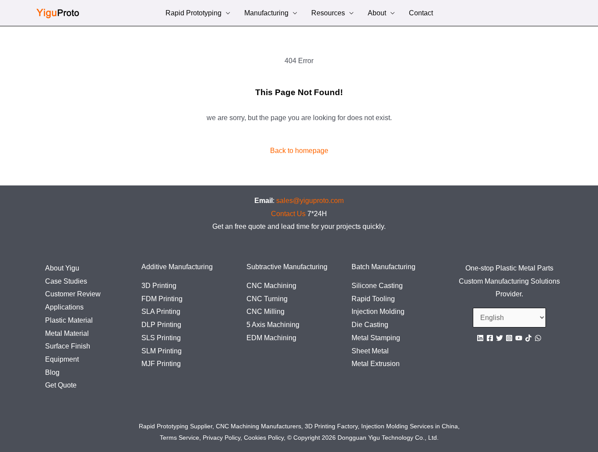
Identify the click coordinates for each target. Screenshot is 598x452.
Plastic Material (69, 320)
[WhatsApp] (538, 338)
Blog (52, 372)
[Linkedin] (480, 338)
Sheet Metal (370, 351)
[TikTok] (528, 338)
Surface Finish (67, 346)
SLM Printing (161, 351)
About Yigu (62, 268)
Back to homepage (299, 150)
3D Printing (158, 285)
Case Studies (66, 281)
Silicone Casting (377, 285)
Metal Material (67, 333)
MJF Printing (161, 363)
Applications (64, 307)
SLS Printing (161, 338)
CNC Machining (271, 285)
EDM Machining (271, 338)
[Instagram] (509, 338)
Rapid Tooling (373, 299)
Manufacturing (266, 14)
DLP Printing (161, 324)
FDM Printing (162, 299)
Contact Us (288, 213)
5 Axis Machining (272, 324)
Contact (421, 14)
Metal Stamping (376, 338)
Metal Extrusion (376, 363)
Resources (328, 14)
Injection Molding (378, 311)
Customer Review (73, 294)
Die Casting (370, 324)
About (377, 14)
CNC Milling (265, 311)
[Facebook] (489, 338)
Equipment (62, 359)
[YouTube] (518, 338)
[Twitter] (499, 338)
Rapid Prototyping (193, 14)
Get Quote (61, 385)
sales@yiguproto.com (310, 200)
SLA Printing (160, 311)
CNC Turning (267, 299)
